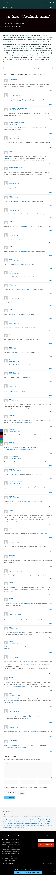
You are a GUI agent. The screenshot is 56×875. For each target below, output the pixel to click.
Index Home (12, 555)
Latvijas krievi (41, 820)
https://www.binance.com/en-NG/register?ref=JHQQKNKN (19, 100)
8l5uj (10, 196)
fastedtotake (14, 302)
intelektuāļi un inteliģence (34, 818)
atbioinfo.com (17, 239)
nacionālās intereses (17, 821)
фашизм (16, 827)
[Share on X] (1, 433)
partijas (24, 821)
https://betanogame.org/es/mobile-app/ (14, 686)
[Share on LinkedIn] (1, 439)
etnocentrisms (14, 818)
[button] (50, 8)
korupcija (5, 820)
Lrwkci (10, 693)
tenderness (21, 276)
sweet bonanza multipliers (15, 589)
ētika (28, 825)
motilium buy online (42, 434)
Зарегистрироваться (14, 79)
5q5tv (10, 322)
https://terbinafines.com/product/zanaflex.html (16, 521)
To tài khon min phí (14, 137)
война (38, 825)
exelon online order (42, 533)
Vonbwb (11, 656)
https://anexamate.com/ (21, 251)
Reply (50, 90)
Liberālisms (49, 820)
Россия (35, 825)
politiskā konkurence (41, 821)
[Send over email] (1, 441)
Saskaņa (29, 823)
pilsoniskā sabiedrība (31, 821)
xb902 (10, 528)
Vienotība (5, 825)
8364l (10, 221)
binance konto (13, 740)
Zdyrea (11, 613)
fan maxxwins (29, 661)
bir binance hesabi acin (15, 569)
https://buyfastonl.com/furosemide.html (14, 391)
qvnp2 (10, 384)
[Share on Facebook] (1, 430)
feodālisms (25, 818)
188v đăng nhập (13, 726)
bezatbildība (12, 816)
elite (9, 818)
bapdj (10, 334)
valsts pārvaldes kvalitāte (43, 823)
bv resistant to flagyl (15, 182)
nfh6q (10, 359)
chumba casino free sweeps (28, 618)
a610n (10, 399)
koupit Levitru (7, 648)
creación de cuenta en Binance (17, 93)
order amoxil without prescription (21, 214)
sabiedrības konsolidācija (20, 823)
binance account (13, 456)
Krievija (9, 820)
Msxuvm (11, 598)
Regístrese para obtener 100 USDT (17, 481)
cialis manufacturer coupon (19, 352)
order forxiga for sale (16, 474)
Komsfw (11, 582)
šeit (44, 35)
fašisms (20, 818)
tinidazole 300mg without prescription (26, 226)
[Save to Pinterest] (1, 436)
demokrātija (19, 816)
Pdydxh (11, 641)
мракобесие (10, 827)
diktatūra (41, 816)
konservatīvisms (45, 818)
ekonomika (5, 818)
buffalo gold (27, 603)
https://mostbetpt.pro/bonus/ (11, 700)
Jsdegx (10, 627)
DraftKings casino (16, 632)
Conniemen (12, 372)
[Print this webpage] (1, 444)
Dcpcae (11, 710)
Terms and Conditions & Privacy (33, 872)
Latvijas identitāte (32, 820)
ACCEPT (18, 872)
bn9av (10, 208)
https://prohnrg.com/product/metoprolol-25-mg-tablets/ (18, 408)
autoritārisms (5, 816)
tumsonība (34, 823)
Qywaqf (11, 677)
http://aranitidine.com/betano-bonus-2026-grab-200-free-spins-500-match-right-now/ (26, 716)
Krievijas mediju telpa (17, 820)
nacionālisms (9, 821)
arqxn (10, 347)
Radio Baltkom (10, 823)
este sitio (28, 377)
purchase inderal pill (24, 201)
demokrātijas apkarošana (31, 816)
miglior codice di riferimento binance (18, 108)
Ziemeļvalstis (24, 825)
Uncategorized (9, 811)
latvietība (25, 820)
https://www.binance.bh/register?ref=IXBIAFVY (16, 747)
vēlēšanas (17, 825)
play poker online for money (16, 541)
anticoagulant (20, 264)
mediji (4, 821)
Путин (31, 825)
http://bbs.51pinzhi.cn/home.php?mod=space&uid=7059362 (19, 449)
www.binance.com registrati (16, 122)
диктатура (42, 825)
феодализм (21, 827)
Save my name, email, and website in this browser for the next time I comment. (26, 787)
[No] (54, 871)
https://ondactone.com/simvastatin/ (23, 422)
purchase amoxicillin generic (18, 314)
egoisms (46, 816)
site (17, 339)
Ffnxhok (11, 510)
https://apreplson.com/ (26, 289)
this (23, 327)
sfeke (10, 151)
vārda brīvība (11, 825)
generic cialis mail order (15, 167)
